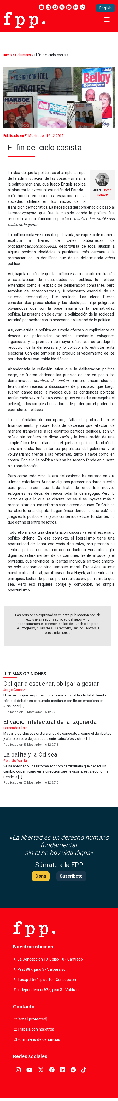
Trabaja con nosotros (36, 1029)
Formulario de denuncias (39, 1039)
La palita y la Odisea (59, 768)
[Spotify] (41, 7)
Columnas (23, 55)
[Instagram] (75, 7)
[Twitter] (62, 7)
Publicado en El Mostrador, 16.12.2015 (33, 136)
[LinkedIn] (48, 7)
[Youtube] (69, 7)
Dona (40, 876)
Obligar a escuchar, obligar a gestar (59, 698)
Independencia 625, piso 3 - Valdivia (48, 989)
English (105, 8)
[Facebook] (55, 7)
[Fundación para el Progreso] (24, 19)
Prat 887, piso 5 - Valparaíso (42, 969)
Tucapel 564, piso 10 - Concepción (47, 979)
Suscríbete (71, 876)
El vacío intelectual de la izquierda (59, 733)
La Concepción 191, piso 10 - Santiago (50, 959)
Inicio (7, 55)
